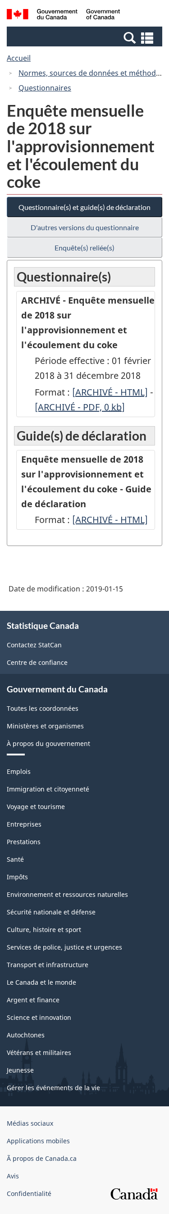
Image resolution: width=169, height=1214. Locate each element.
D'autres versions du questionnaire (85, 227)
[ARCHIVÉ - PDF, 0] (80, 407)
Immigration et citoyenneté (48, 789)
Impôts (17, 877)
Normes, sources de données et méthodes (91, 73)
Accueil (19, 58)
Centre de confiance (37, 662)
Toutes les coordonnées (42, 708)
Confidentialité (29, 1193)
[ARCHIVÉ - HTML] (110, 392)
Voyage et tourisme (36, 806)
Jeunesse (20, 1070)
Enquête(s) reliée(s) (84, 247)
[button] (85, 37)
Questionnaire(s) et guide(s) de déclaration (84, 207)
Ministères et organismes (45, 726)
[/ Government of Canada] (63, 15)
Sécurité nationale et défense (51, 912)
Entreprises (24, 824)
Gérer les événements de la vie (53, 1087)
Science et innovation (39, 1017)
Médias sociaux (30, 1123)
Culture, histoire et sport (44, 929)
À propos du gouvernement (48, 743)
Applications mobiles (38, 1141)
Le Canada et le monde (41, 982)
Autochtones (26, 1035)
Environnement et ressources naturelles (67, 894)
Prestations (24, 841)
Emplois (19, 771)
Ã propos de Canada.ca (42, 1158)
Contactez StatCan (34, 645)
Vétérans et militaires (39, 1052)
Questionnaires (44, 88)
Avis (13, 1176)
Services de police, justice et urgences (64, 947)
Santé (15, 859)
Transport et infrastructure (47, 964)
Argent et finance (33, 1000)
